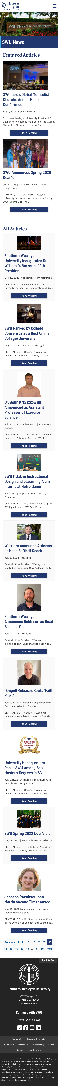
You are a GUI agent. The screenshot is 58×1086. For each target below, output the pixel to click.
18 (27, 948)
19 (36, 948)
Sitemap (19, 1050)
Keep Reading (29, 133)
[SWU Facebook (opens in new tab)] (26, 1028)
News (21, 1019)
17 (22, 948)
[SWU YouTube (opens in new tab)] (32, 1028)
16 (16, 948)
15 (11, 948)
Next (49, 948)
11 (39, 942)
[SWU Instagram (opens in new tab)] (20, 1028)
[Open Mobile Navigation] (54, 5)
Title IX (51, 1045)
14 (5, 948)
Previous (9, 942)
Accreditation (17, 1039)
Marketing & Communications (16, 1045)
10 (34, 942)
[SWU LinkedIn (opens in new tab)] (38, 1028)
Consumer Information (36, 1039)
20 (42, 948)
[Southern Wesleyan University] (29, 974)
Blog (38, 1019)
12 (44, 942)
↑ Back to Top (47, 960)
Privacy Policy (38, 1045)
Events (29, 1019)
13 (50, 942)
